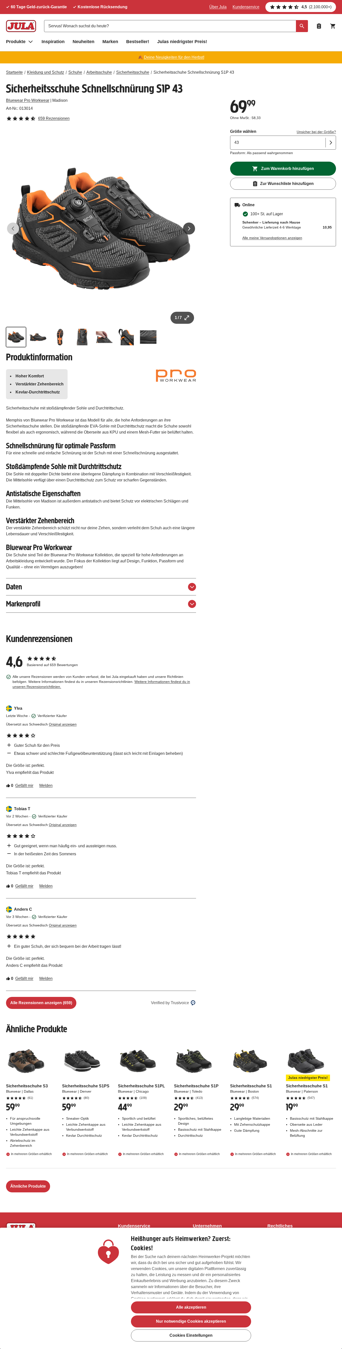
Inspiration (53, 41)
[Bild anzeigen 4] (82, 337)
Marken (110, 41)
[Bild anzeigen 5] (104, 337)
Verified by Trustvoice (170, 1003)
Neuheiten (83, 41)
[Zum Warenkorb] (333, 26)
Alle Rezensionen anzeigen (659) (41, 1003)
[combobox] (176, 26)
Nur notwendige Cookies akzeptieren (191, 1321)
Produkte (16, 41)
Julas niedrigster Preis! (182, 41)
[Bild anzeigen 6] (126, 337)
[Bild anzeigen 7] (148, 337)
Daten (14, 586)
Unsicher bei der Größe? (316, 132)
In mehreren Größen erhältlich (31, 1154)
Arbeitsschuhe (99, 72)
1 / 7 (178, 318)
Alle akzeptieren (191, 1307)
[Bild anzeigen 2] (38, 337)
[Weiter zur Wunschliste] (319, 26)
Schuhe (75, 72)
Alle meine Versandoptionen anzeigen (272, 238)
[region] (171, 1288)
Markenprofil (23, 603)
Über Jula (218, 7)
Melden (46, 785)
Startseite (14, 72)
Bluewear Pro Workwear (27, 100)
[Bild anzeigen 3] (60, 337)
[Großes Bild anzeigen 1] (101, 229)
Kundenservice (246, 7)
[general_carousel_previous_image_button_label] (13, 229)
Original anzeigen (63, 724)
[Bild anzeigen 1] (16, 337)
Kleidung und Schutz (45, 72)
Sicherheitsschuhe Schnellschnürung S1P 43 (193, 72)
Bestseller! (137, 41)
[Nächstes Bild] (189, 229)
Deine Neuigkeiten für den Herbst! (174, 57)
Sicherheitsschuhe (132, 72)
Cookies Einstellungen (191, 1335)
